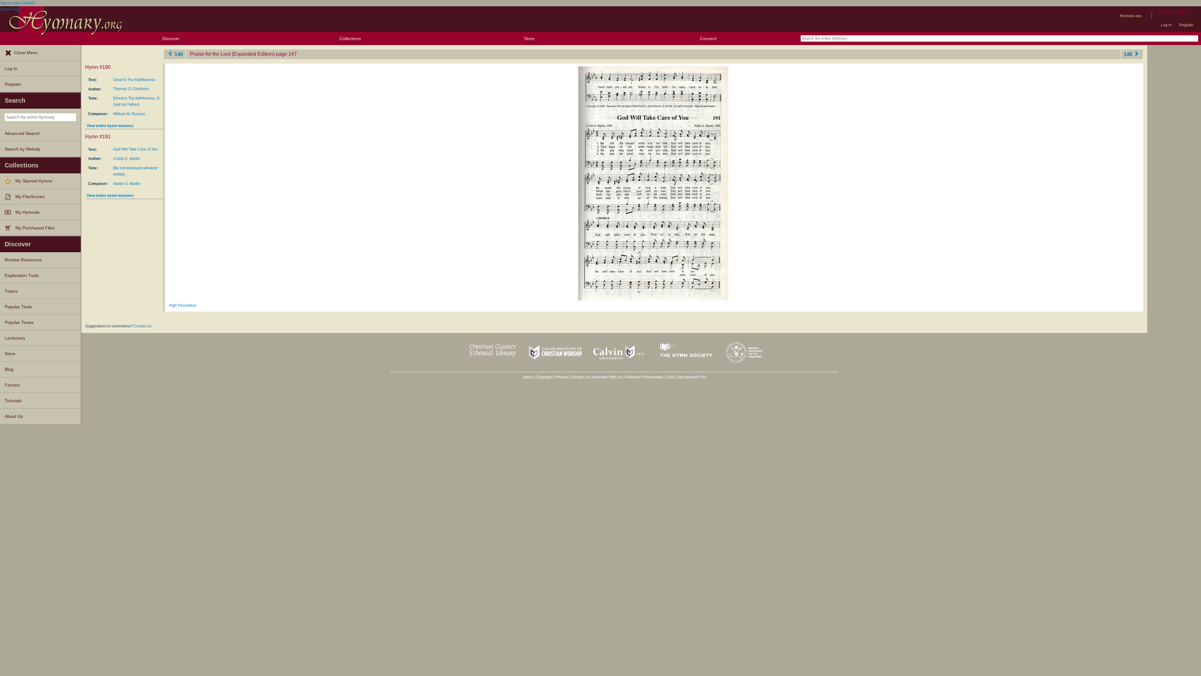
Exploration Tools (22, 275)
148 (1128, 54)
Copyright (544, 377)
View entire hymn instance (110, 126)
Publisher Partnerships (644, 377)
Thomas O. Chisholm (131, 89)
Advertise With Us (607, 377)
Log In (11, 68)
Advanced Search (22, 133)
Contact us (143, 326)
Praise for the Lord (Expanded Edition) (232, 54)
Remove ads (1131, 16)
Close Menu (26, 52)
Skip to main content (17, 3)
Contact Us (579, 377)
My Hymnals (27, 212)
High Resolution (182, 305)
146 (178, 54)
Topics (11, 291)
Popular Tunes (19, 322)
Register (1186, 25)
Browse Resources (23, 260)
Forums (12, 385)
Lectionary (15, 338)
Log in (1166, 25)
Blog (9, 369)
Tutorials (13, 400)
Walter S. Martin (126, 184)
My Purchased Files (34, 228)
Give (670, 377)
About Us (14, 416)
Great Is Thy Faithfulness (134, 80)
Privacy (561, 377)
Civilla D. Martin (126, 158)
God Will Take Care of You (135, 149)
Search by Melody (22, 149)
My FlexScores (30, 196)
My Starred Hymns (33, 181)
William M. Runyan (129, 114)
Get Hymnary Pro (691, 377)
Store (529, 38)
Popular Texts (18, 307)
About (528, 377)
